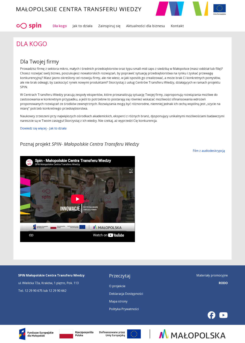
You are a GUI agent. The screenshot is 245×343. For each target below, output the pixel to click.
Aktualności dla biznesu (145, 26)
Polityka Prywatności (124, 309)
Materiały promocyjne (212, 275)
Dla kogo (60, 26)
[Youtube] (223, 317)
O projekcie (117, 286)
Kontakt (177, 26)
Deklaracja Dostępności (126, 294)
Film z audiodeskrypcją (209, 151)
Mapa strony (118, 301)
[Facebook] (211, 317)
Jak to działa (82, 26)
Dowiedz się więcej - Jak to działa (43, 128)
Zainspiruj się (109, 26)
